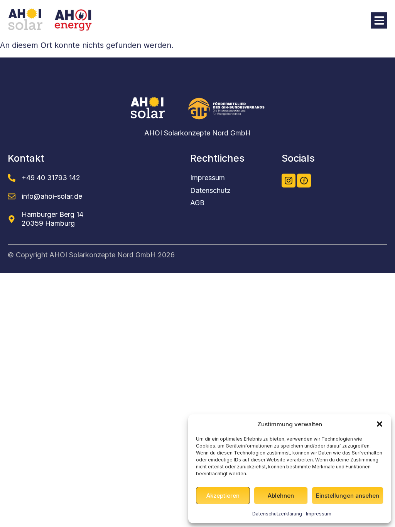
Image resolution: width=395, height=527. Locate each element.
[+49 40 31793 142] (11, 178)
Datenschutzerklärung (277, 514)
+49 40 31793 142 (51, 178)
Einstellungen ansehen (347, 495)
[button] (379, 424)
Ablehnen (281, 495)
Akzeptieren (223, 495)
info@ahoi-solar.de (52, 196)
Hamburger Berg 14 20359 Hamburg (52, 218)
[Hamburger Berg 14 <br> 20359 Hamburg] (11, 219)
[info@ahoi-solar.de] (11, 196)
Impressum (318, 514)
